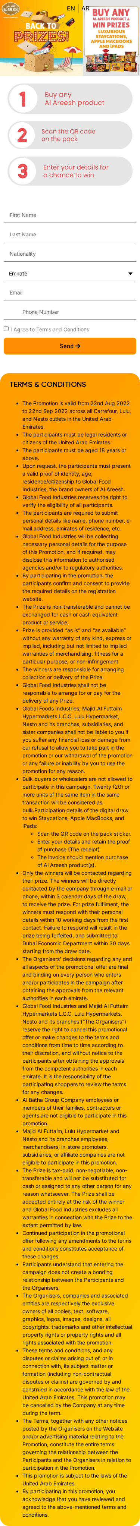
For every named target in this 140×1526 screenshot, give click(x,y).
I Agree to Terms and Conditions (49, 329)
